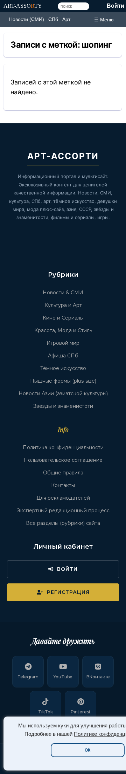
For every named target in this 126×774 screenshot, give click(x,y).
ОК (87, 750)
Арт (66, 19)
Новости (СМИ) (26, 19)
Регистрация (68, 592)
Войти (115, 6)
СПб (53, 19)
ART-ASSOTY (23, 6)
